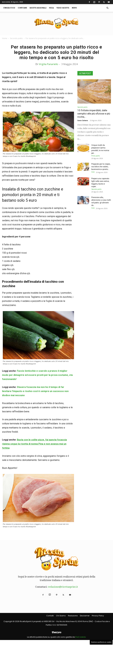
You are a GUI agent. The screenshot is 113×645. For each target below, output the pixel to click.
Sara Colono (82, 120)
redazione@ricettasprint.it (63, 586)
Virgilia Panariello (48, 64)
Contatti (50, 615)
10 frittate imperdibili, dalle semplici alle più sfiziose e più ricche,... (93, 113)
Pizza (51, 8)
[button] (107, 8)
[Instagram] (94, 2)
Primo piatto (95, 156)
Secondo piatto (16, 38)
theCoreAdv (80, 637)
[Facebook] (89, 2)
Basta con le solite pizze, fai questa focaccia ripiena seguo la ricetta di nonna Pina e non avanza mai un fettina (34, 443)
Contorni (22, 8)
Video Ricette (62, 8)
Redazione (73, 615)
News (74, 8)
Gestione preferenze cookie (101, 642)
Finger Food (9, 8)
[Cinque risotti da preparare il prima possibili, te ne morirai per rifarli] (83, 148)
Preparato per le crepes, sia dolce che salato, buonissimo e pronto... (100, 166)
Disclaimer (84, 615)
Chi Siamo (61, 615)
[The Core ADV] (56, 633)
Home (4, 38)
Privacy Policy (98, 615)
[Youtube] (109, 2)
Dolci (93, 172)
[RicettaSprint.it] (56, 23)
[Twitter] (104, 2)
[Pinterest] (99, 2)
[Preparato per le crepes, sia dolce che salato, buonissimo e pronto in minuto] (83, 167)
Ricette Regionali (38, 8)
